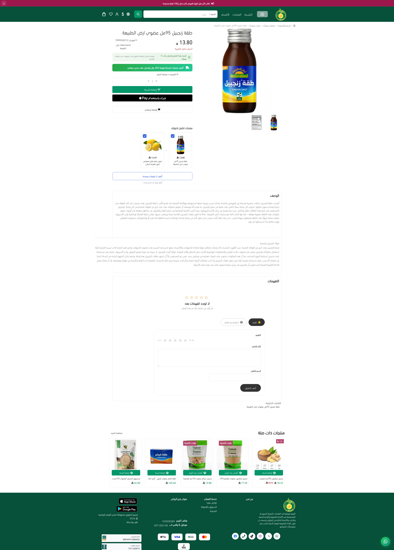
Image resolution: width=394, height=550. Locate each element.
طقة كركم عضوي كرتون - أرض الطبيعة (161, 478)
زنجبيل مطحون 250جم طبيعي (271, 478)
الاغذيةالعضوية (284, 25)
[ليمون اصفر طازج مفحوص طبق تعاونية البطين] (145, 136)
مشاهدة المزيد (116, 432)
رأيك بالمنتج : (256, 346)
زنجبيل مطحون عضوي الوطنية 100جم (232, 478)
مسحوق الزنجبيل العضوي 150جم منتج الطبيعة (125, 478)
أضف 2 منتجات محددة (152, 176)
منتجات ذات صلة (271, 433)
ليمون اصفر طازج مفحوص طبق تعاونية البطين (152, 162)
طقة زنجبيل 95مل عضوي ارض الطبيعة (180, 162)
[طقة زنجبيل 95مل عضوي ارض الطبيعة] (173, 136)
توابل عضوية (255, 25)
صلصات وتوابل (269, 25)
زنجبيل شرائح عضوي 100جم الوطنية (197, 478)
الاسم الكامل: (256, 370)
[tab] (271, 228)
